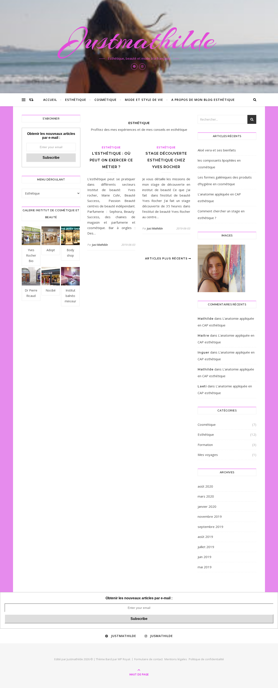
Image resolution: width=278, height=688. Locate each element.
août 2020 (205, 486)
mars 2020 (206, 496)
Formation (205, 444)
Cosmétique (105, 100)
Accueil (50, 100)
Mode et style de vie (144, 100)
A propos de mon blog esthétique (203, 100)
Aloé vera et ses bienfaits (217, 150)
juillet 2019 (206, 547)
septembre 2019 (210, 526)
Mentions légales (175, 659)
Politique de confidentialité (206, 659)
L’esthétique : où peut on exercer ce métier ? (111, 160)
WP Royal (124, 659)
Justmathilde (139, 39)
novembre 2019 (210, 516)
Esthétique (75, 100)
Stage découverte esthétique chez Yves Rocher (166, 160)
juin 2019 (204, 557)
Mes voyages (208, 454)
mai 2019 (205, 567)
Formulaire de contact (148, 659)
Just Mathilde (100, 245)
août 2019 (205, 536)
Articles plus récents (167, 258)
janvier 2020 (207, 506)
